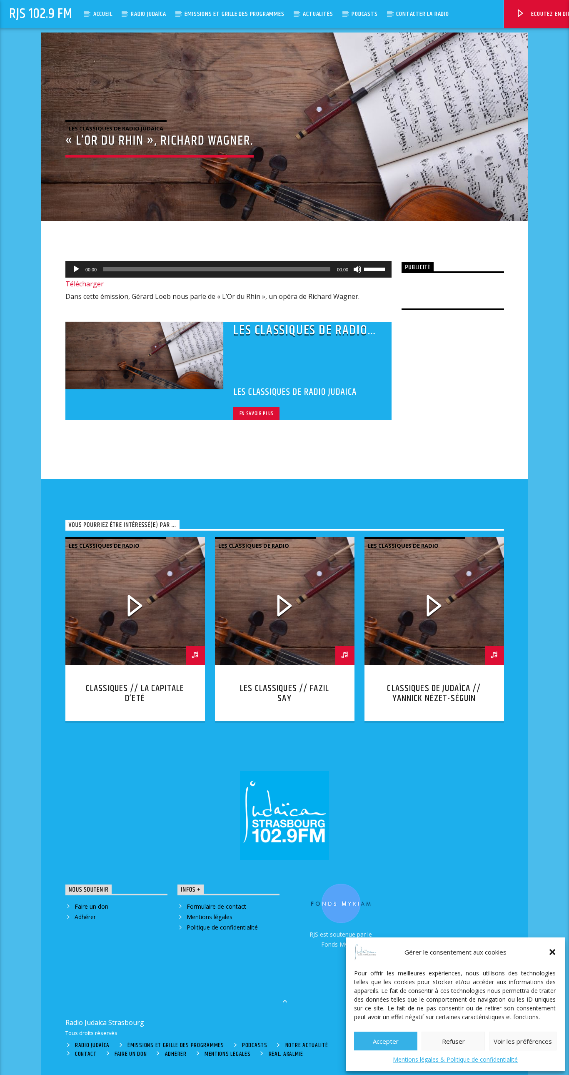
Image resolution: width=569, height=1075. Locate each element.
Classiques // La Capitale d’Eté (135, 693)
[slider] (375, 268)
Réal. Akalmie (286, 1054)
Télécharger (84, 283)
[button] (552, 952)
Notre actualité (306, 1045)
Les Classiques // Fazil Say (284, 693)
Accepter (386, 1041)
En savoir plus (257, 413)
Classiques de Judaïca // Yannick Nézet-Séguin (434, 693)
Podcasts (364, 14)
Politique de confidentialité (222, 927)
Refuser (453, 1041)
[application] (228, 269)
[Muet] (357, 269)
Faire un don (91, 906)
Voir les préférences (523, 1041)
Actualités (318, 14)
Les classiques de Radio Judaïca (116, 128)
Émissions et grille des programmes (234, 14)
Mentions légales (209, 917)
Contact (86, 1054)
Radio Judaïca (148, 14)
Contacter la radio (422, 14)
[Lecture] (76, 269)
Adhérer (85, 917)
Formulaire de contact (216, 906)
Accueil (102, 14)
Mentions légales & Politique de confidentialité (455, 1059)
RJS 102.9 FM (40, 14)
